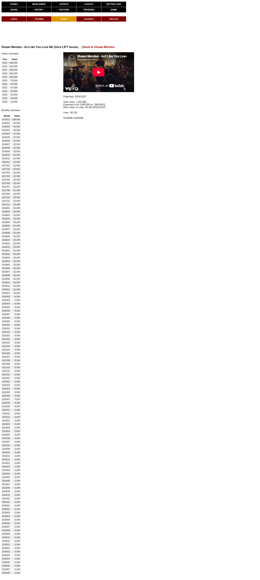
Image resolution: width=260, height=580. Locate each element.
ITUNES (14, 4)
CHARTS (88, 4)
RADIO (14, 10)
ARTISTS (63, 4)
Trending (39, 19)
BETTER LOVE (113, 4)
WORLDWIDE (39, 4)
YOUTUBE (64, 10)
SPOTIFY (38, 10)
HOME (114, 10)
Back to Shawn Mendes (99, 47)
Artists (63, 19)
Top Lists (113, 19)
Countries (89, 19)
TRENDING (88, 10)
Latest (14, 19)
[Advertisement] (65, 33)
